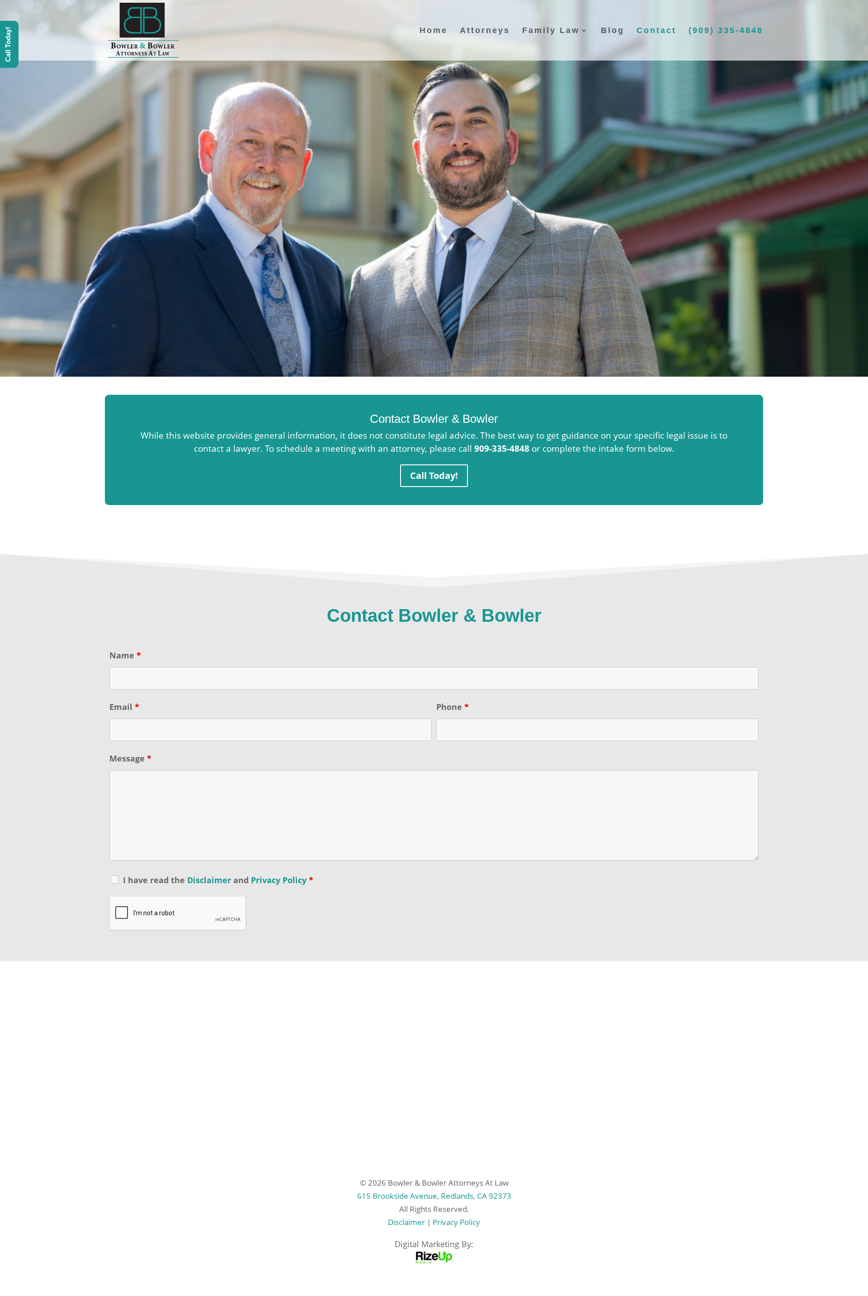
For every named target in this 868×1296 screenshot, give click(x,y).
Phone (452, 706)
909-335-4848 (501, 448)
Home (434, 31)
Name (125, 655)
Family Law (551, 31)
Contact (656, 31)
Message (130, 758)
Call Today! (434, 475)
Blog (612, 31)
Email (124, 706)
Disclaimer (406, 1222)
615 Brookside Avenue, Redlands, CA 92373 (434, 1196)
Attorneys (485, 31)
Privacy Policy (456, 1222)
